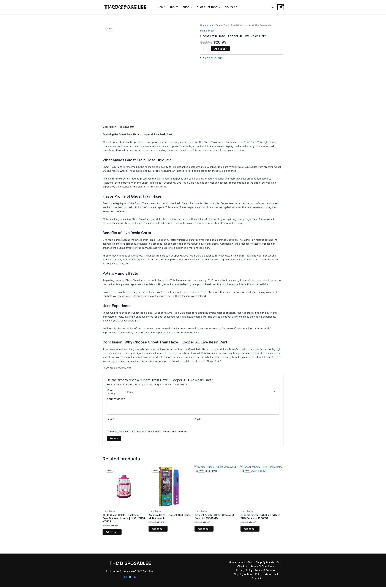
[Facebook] (125, 577)
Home (161, 7)
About (173, 7)
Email (198, 419)
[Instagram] (134, 577)
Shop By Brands (207, 7)
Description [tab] (109, 126)
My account (271, 574)
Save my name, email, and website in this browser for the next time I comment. (148, 431)
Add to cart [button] (112, 531)
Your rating (112, 392)
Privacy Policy (244, 570)
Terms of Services (265, 570)
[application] (190, 7)
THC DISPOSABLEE (130, 563)
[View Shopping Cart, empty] (280, 7)
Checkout (242, 566)
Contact (231, 7)
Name (110, 419)
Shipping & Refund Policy (248, 574)
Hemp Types (215, 25)
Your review (116, 399)
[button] (273, 7)
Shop (186, 7)
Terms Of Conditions (262, 566)
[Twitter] (130, 577)
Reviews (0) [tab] (126, 126)
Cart (279, 562)
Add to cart (220, 48)
